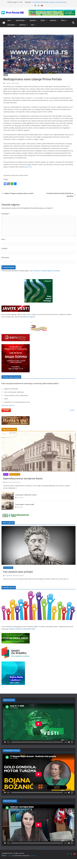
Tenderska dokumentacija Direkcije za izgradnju (59, 194)
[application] (38, 724)
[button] (12, 20)
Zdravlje (53, 20)
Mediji (5, 74)
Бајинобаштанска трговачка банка (22, 478)
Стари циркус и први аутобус (24, 504)
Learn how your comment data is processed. (44, 271)
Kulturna (11, 25)
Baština (6, 474)
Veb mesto (5, 258)
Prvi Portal (16, 83)
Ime (3, 239)
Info (9, 20)
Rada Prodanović (19, 575)
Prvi (32, 25)
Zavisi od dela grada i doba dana (14, 392)
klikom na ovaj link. (29, 317)
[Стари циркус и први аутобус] (8, 506)
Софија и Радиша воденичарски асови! (18, 193)
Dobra (6, 399)
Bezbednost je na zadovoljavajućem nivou (17, 402)
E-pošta (5, 248)
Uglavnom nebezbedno (11, 389)
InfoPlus (23, 25)
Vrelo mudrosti (8, 567)
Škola (63, 20)
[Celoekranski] (72, 742)
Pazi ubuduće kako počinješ (18, 571)
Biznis (43, 20)
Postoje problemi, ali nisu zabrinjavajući (16, 395)
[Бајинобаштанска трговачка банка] (38, 452)
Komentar (6, 214)
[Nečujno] (69, 742)
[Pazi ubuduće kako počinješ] (38, 545)
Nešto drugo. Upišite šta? (8, 405)
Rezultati (72, 410)
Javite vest (28, 167)
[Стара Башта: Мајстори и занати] (8, 496)
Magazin (33, 20)
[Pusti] (5, 742)
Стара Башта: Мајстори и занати (26, 495)
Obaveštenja (20, 20)
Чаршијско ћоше (14, 474)
